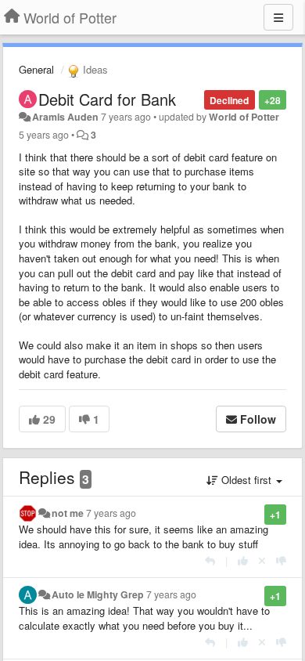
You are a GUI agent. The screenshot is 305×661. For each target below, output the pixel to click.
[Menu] (278, 17)
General (36, 69)
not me (68, 513)
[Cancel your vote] (262, 560)
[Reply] (210, 560)
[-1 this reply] (281, 560)
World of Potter (244, 117)
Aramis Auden (65, 117)
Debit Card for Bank (107, 99)
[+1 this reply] (243, 560)
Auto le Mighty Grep (98, 594)
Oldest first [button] (246, 479)
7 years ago (111, 513)
